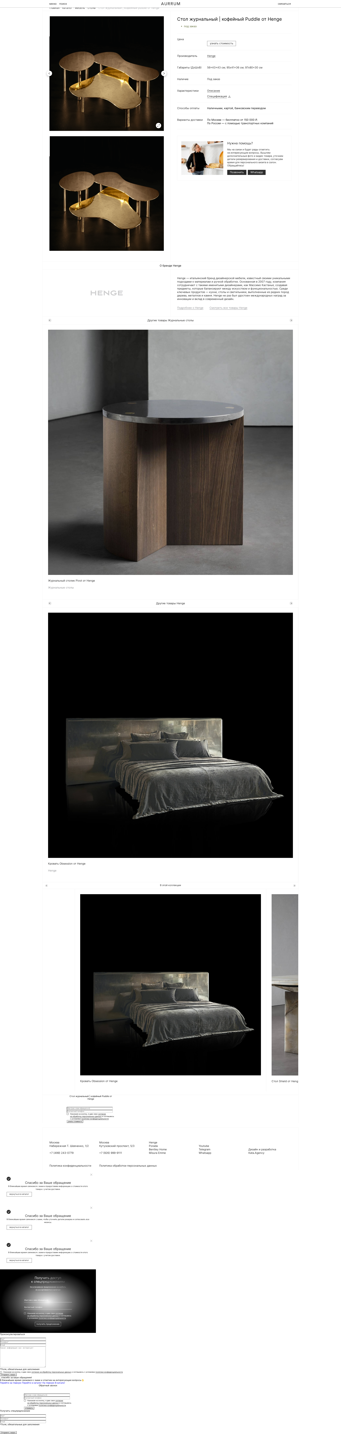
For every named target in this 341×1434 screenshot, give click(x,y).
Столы (92, 7)
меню (53, 3)
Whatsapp (256, 172)
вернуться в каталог (19, 1194)
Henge (211, 56)
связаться (284, 3)
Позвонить (237, 172)
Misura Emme (157, 1152)
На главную (48, 1382)
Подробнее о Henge (190, 307)
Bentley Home (158, 1149)
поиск (63, 3)
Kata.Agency (256, 1152)
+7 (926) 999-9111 (110, 1152)
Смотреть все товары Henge (228, 307)
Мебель (80, 7)
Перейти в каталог (32, 1382)
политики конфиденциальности (95, 1119)
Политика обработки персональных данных (128, 1165)
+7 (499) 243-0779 (61, 1152)
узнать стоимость (221, 43)
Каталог (67, 7)
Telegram (204, 1149)
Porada (153, 1146)
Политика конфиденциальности (70, 1165)
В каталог (60, 1382)
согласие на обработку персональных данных (51, 1372)
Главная (54, 7)
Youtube (204, 1146)
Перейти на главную (10, 1382)
